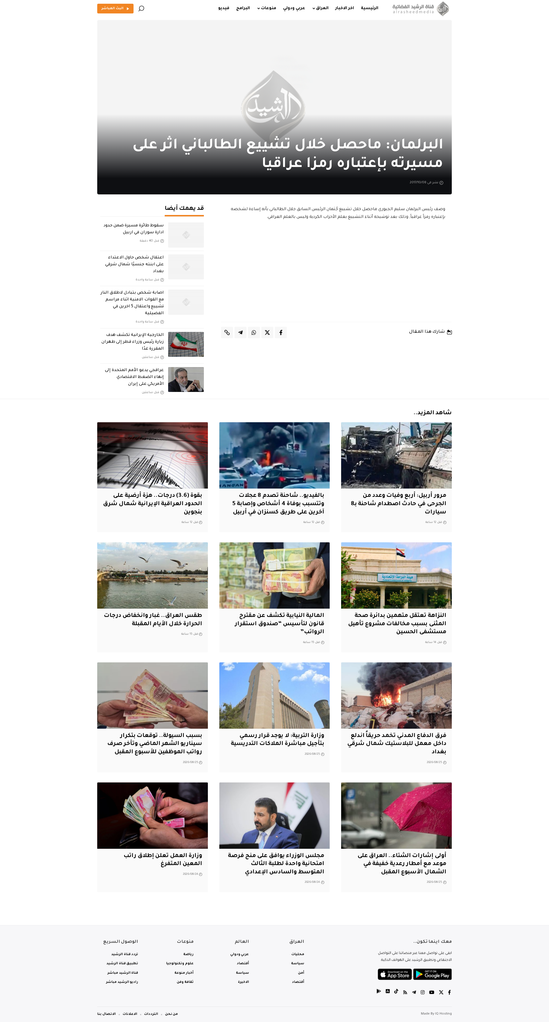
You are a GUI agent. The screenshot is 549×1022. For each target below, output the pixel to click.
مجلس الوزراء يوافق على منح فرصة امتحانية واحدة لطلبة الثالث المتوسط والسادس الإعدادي (276, 864)
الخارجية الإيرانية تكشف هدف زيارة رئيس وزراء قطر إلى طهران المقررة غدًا (133, 342)
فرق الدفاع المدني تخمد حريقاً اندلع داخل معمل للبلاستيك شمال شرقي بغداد (396, 744)
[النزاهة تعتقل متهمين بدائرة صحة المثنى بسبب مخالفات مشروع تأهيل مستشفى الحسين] (396, 575)
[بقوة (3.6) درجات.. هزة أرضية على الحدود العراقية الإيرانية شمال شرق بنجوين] (152, 455)
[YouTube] (431, 993)
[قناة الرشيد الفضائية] (419, 8)
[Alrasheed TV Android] (379, 993)
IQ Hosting (443, 1014)
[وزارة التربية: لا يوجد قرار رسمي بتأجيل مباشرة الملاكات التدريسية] (274, 695)
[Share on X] (267, 332)
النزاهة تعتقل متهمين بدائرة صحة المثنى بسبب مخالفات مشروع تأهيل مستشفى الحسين (397, 624)
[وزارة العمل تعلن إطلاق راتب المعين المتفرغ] (152, 815)
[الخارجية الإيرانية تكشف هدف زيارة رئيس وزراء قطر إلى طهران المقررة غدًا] (186, 344)
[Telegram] (414, 993)
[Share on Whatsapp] (254, 332)
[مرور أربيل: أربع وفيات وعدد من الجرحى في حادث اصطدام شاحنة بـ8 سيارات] (396, 455)
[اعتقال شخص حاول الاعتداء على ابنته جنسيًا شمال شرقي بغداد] (186, 267)
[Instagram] (422, 993)
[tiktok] (396, 993)
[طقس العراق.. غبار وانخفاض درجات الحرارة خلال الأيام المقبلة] (152, 575)
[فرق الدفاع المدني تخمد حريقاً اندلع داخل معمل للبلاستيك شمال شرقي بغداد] (396, 695)
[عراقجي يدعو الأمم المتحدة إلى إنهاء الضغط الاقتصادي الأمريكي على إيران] (186, 379)
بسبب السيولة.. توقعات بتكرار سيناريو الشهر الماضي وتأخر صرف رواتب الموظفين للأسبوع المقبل (154, 744)
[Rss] (405, 993)
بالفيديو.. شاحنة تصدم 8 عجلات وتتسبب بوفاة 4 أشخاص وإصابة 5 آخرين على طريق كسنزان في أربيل (278, 504)
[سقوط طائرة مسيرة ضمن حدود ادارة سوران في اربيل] (186, 235)
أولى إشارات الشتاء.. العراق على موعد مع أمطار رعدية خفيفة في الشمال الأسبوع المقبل (401, 864)
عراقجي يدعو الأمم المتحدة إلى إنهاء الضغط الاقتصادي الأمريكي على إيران (134, 377)
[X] (441, 993)
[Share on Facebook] (281, 332)
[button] (141, 8)
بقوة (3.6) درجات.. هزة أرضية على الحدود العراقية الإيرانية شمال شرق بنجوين (152, 504)
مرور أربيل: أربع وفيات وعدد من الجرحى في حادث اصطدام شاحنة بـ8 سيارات (398, 504)
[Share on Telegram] (240, 332)
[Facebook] (449, 993)
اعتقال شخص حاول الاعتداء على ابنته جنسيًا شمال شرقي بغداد (134, 265)
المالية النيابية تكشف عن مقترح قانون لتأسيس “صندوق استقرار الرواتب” (279, 624)
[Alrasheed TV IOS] (388, 993)
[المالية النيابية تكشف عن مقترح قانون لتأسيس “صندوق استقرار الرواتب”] (274, 575)
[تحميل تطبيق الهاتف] (415, 975)
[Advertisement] (336, 272)
